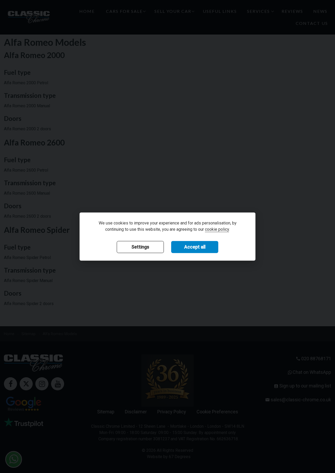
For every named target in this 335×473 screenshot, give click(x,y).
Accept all (194, 247)
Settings (140, 247)
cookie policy (217, 229)
